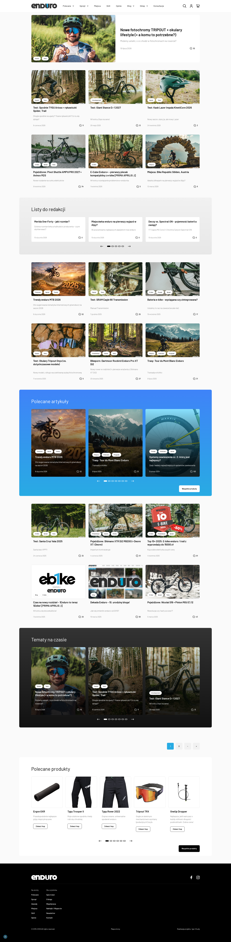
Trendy (56, 292)
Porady (160, 292)
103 (194, 471)
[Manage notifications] (5, 937)
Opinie (33, 918)
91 (197, 556)
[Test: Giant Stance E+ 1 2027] (115, 87)
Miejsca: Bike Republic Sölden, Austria (168, 171)
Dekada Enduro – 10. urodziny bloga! (110, 602)
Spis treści (50, 895)
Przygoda (171, 353)
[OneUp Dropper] (184, 792)
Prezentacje (95, 353)
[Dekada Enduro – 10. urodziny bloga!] (115, 582)
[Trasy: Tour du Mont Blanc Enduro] (172, 340)
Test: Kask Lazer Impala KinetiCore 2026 (169, 107)
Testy (45, 58)
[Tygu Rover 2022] (115, 792)
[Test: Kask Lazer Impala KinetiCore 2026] (172, 87)
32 (83, 556)
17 (197, 314)
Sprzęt (37, 58)
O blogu (49, 899)
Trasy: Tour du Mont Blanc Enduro (165, 360)
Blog (36, 595)
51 (140, 556)
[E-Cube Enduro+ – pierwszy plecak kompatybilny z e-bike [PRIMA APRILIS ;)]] (115, 151)
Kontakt (49, 918)
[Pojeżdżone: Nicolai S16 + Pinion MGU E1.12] (172, 582)
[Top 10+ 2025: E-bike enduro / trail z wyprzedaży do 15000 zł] (172, 521)
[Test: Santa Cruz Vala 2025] (58, 521)
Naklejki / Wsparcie (54, 908)
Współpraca (51, 904)
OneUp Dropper (178, 811)
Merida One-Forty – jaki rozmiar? (52, 221)
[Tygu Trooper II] (81, 792)
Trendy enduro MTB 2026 (47, 299)
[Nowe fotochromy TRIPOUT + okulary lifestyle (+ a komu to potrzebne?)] (73, 38)
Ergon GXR (39, 811)
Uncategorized (96, 100)
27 (140, 379)
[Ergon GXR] (47, 792)
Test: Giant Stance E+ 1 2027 (105, 107)
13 (140, 125)
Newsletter (50, 913)
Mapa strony (115, 929)
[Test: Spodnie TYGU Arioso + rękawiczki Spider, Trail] (58, 87)
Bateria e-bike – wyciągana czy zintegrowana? (172, 299)
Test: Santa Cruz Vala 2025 (47, 541)
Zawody (34, 904)
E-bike (37, 164)
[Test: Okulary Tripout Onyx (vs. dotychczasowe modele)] (58, 340)
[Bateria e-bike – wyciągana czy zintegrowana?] (172, 279)
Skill (33, 913)
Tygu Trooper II (75, 811)
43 (197, 617)
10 (194, 48)
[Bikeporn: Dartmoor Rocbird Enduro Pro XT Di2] (115, 340)
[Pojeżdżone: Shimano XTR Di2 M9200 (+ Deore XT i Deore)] (115, 521)
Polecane (38, 292)
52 (83, 314)
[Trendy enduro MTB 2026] (58, 279)
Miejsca (151, 164)
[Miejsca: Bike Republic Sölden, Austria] (172, 151)
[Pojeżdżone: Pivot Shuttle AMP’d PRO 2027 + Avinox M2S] (58, 151)
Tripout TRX (142, 811)
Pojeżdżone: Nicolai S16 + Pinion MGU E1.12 (170, 602)
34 (83, 186)
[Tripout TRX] (149, 792)
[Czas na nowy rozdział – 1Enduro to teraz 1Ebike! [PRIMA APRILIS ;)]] (58, 582)
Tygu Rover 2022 (111, 811)
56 (140, 617)
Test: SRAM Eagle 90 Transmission (109, 299)
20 (83, 617)
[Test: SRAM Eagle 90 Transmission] (115, 279)
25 (140, 314)
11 (83, 125)
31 (197, 379)
